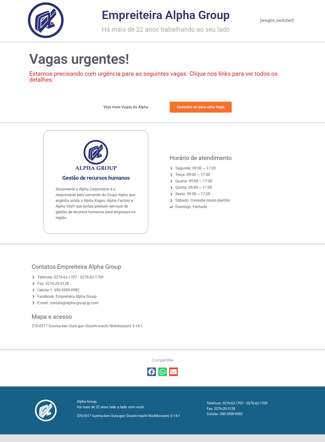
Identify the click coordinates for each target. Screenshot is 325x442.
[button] (151, 372)
